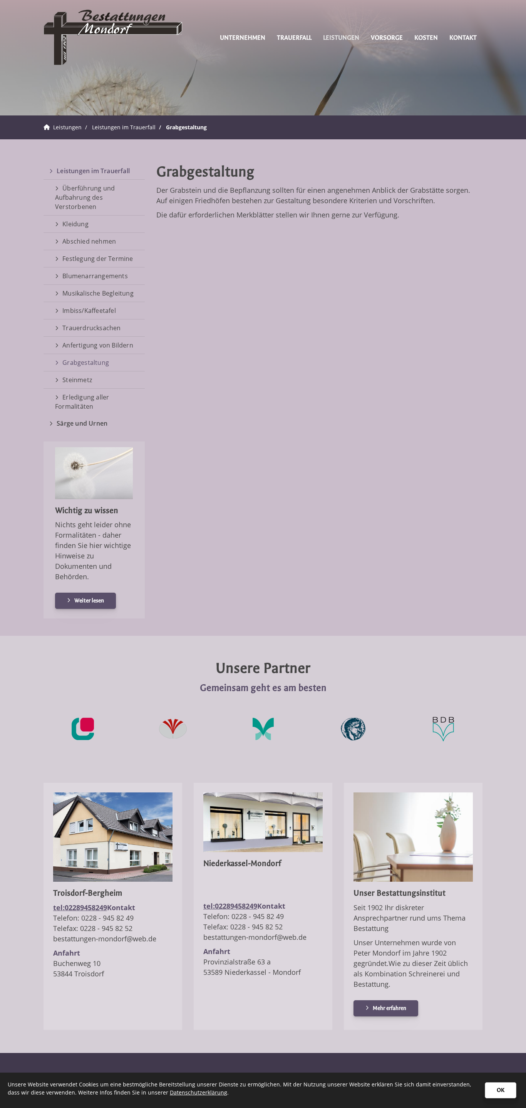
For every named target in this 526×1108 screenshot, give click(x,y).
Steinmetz (77, 380)
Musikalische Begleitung (98, 293)
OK (500, 1090)
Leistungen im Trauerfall (124, 127)
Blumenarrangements (95, 276)
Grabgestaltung (186, 127)
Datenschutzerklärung (198, 1092)
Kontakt (463, 37)
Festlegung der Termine (97, 258)
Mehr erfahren (389, 1008)
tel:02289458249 (80, 907)
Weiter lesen (89, 600)
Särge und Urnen (82, 423)
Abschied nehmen (89, 241)
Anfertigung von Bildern (97, 345)
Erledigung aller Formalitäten (82, 402)
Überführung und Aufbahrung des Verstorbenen (85, 197)
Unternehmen (242, 37)
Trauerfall (294, 37)
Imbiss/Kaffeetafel (89, 310)
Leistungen (341, 37)
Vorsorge (387, 37)
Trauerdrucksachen (91, 328)
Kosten (426, 37)
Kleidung (75, 224)
